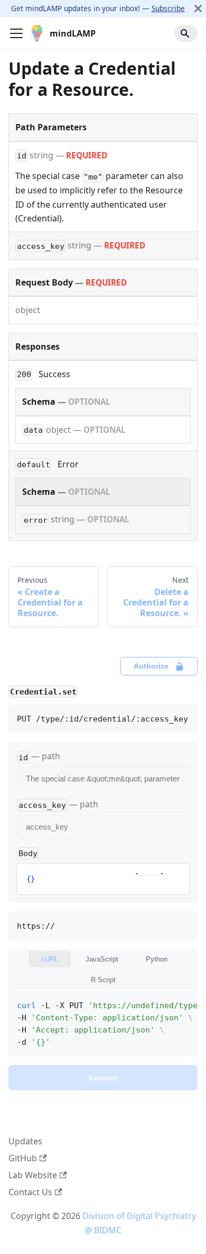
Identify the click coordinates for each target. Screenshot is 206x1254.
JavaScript (102, 959)
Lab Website (32, 1175)
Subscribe (168, 8)
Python (156, 959)
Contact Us (30, 1192)
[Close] (198, 8)
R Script (103, 980)
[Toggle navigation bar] (16, 33)
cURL (49, 959)
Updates (25, 1141)
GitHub (22, 1158)
